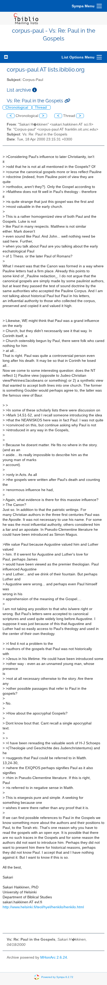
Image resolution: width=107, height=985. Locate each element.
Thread (41, 107)
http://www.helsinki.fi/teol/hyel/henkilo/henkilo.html (43, 907)
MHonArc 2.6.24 (53, 957)
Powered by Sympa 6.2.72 (57, 977)
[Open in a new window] (34, 90)
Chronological (17, 107)
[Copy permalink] (67, 100)
